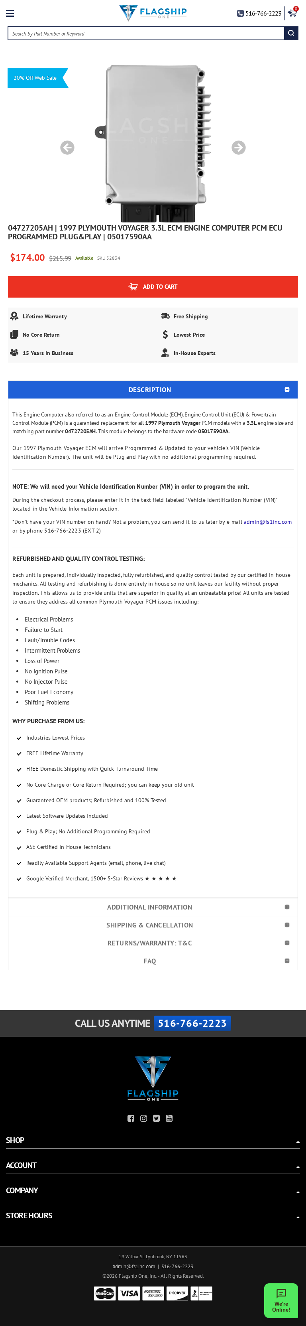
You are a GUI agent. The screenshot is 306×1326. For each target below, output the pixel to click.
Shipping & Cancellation (149, 925)
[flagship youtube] (170, 1120)
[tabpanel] (153, 143)
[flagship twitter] (157, 1120)
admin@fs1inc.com (268, 521)
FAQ (150, 961)
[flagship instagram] (144, 1120)
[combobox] (146, 33)
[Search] (291, 33)
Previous (65, 144)
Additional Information (149, 907)
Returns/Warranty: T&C (150, 943)
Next (236, 144)
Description (150, 389)
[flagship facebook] (132, 1120)
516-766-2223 (263, 13)
